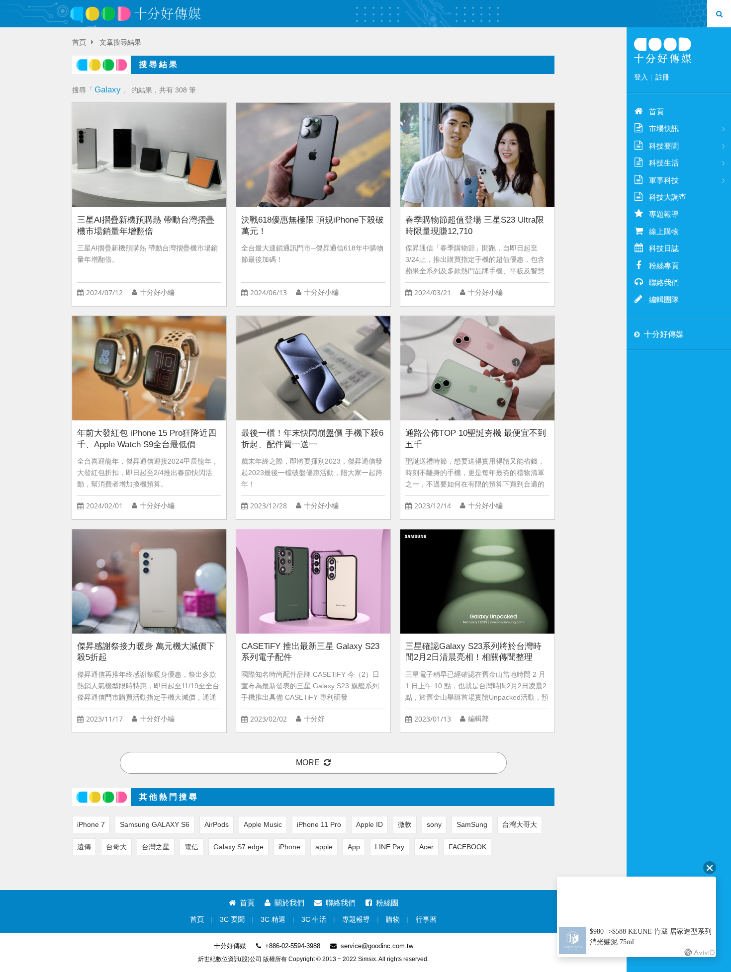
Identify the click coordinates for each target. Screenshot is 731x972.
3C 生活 (313, 919)
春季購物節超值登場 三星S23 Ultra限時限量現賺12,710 (474, 225)
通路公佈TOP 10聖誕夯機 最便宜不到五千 (475, 438)
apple (324, 847)
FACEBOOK (467, 847)
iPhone (289, 847)
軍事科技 (664, 180)
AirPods (216, 824)
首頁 (79, 42)
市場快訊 (664, 128)
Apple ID (369, 824)
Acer (426, 847)
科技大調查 (667, 197)
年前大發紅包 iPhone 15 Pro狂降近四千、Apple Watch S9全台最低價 (146, 438)
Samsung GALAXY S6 (154, 824)
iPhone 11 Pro (319, 824)
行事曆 (426, 919)
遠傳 (84, 847)
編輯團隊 (664, 299)
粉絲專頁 (664, 265)
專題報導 (356, 919)
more (308, 762)
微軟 (405, 824)
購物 (393, 919)
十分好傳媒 (664, 334)
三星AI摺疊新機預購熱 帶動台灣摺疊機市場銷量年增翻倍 (145, 225)
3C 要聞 (232, 919)
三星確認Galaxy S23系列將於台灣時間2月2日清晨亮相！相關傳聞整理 (473, 652)
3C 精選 (273, 919)
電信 (191, 847)
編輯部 (478, 719)
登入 (641, 77)
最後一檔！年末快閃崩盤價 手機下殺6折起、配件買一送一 (312, 438)
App (354, 847)
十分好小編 (157, 292)
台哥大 (116, 847)
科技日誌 (664, 248)
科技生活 (664, 163)
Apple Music (263, 824)
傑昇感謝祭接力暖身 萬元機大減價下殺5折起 (146, 652)
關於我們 (289, 902)
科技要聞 (664, 146)
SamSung (472, 824)
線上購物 (664, 231)
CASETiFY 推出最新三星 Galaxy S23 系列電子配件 (310, 652)
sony (434, 824)
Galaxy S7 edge (238, 847)
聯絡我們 (341, 902)
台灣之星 (156, 847)
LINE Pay (389, 847)
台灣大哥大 (519, 824)
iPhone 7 (91, 824)
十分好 (314, 719)
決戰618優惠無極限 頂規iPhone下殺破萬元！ (312, 225)
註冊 (662, 77)
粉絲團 (387, 902)
